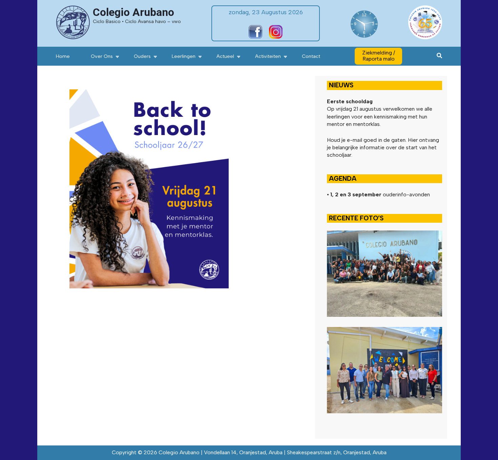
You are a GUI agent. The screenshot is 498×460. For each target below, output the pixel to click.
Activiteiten (268, 56)
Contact (311, 56)
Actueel (225, 56)
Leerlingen (183, 56)
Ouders (142, 56)
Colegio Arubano (133, 12)
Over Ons (102, 56)
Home (63, 56)
